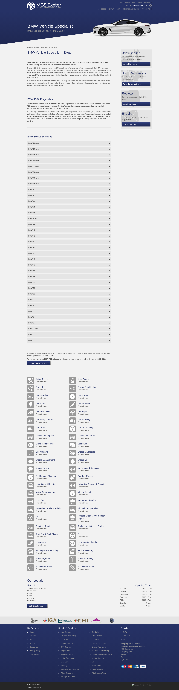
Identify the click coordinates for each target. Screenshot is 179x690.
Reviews (139, 2)
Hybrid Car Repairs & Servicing (103, 654)
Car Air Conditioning (68, 636)
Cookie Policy (35, 654)
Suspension (96, 666)
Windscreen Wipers (99, 673)
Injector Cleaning (98, 658)
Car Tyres (95, 639)
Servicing (146, 9)
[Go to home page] (44, 6)
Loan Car (64, 662)
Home (120, 2)
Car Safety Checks (67, 639)
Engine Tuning (66, 651)
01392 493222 (135, 5)
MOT (93, 662)
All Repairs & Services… (70, 677)
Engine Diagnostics (99, 647)
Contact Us (147, 2)
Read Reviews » (130, 104)
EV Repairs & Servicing (100, 651)
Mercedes (102, 9)
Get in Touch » (129, 124)
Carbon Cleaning (67, 643)
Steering (64, 666)
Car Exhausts (97, 636)
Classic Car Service (99, 643)
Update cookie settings (34, 687)
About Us (127, 2)
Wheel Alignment (98, 669)
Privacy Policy (35, 651)
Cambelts (95, 632)
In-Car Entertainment (68, 658)
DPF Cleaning (66, 647)
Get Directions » (35, 606)
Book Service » (130, 64)
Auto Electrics (66, 632)
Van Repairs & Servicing (70, 669)
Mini (118, 9)
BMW (111, 9)
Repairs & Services (131, 9)
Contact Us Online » (37, 363)
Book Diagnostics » (132, 84)
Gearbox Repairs (67, 654)
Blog (133, 2)
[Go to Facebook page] (150, 5)
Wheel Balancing (67, 673)
